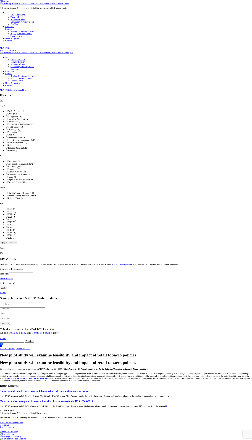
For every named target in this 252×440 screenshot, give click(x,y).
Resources (9, 26)
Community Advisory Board (22, 22)
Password (4, 274)
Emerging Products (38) (18, 119)
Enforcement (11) (15, 122)
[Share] (126, 344)
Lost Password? (6, 278)
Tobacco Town (16, 36)
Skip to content (6, 1)
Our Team (14, 24)
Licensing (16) (14, 129)
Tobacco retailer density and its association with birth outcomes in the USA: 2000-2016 (46, 401)
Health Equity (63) (15, 127)
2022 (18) (12, 214)
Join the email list (7, 427)
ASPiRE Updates (7, 349)
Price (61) (12, 135)
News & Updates (12, 38)
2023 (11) (12, 211)
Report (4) (12, 177)
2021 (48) (12, 217)
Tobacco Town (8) (15, 198)
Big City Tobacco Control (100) (21, 193)
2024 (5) (11, 209)
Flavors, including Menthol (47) (21, 124)
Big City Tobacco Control (21, 34)
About (7, 12)
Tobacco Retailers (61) (17, 148)
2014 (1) (11, 235)
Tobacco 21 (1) (14, 145)
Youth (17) (12, 150)
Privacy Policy (17, 332)
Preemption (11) (14, 132)
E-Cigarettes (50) (15, 116)
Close (3, 292)
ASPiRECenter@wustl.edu (123, 264)
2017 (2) (11, 227)
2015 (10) (12, 232)
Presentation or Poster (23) (19, 174)
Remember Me (9, 283)
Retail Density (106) (16, 137)
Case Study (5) (14, 161)
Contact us (4, 425)
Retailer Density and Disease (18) (22, 195)
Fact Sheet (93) (14, 166)
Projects (8, 29)
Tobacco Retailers (17, 17)
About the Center (17, 19)
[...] (173, 396)
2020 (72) (12, 219)
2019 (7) (11, 222)
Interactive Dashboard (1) (18, 172)
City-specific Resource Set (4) (20, 164)
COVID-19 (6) (14, 114)
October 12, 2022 (23, 349)
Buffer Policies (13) (16, 111)
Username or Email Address (11, 269)
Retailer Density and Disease (22, 31)
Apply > (4, 243)
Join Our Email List (8, 50)
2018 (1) (11, 225)
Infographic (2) (14, 169)
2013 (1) (11, 238)
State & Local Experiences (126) (21, 140)
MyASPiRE (5, 48)
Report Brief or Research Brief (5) (22, 179)
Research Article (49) (16, 182)
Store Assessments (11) (17, 143)
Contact (8, 41)
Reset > (13, 243)
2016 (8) (11, 230)
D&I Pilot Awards (17, 15)
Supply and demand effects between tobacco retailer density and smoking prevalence (45, 391)
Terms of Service (42, 332)
